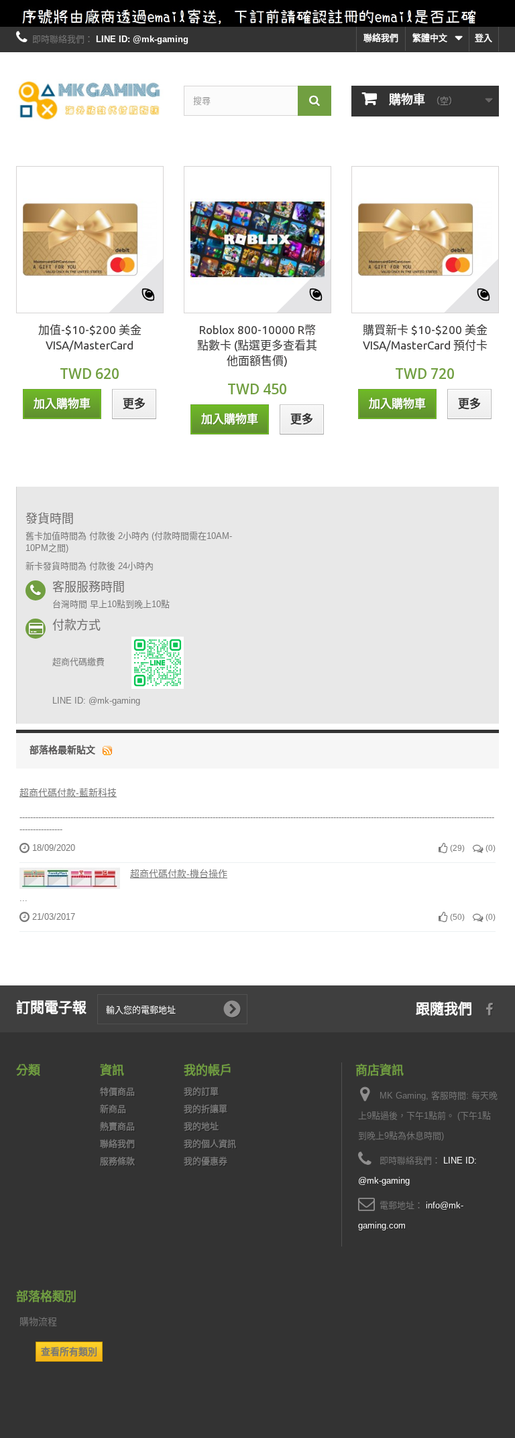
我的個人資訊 (210, 1144)
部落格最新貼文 (62, 749)
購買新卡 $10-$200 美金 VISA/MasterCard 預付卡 (425, 337)
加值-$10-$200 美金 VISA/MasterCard (89, 337)
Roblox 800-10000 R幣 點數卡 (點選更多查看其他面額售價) (257, 345)
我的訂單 (201, 1092)
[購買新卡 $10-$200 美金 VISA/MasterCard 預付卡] (425, 240)
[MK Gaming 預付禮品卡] (90, 101)
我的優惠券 (205, 1161)
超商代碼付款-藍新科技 (68, 792)
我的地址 (201, 1126)
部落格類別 (46, 1296)
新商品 (113, 1109)
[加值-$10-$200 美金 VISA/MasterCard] (90, 240)
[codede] (257, 13)
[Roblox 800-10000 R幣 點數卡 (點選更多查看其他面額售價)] (257, 240)
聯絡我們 (380, 38)
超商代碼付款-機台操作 (178, 873)
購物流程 (38, 1321)
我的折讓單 (205, 1109)
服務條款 (117, 1161)
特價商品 (117, 1092)
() (456, 848)
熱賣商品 (117, 1126)
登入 (483, 38)
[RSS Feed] (107, 749)
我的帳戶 (208, 1069)
